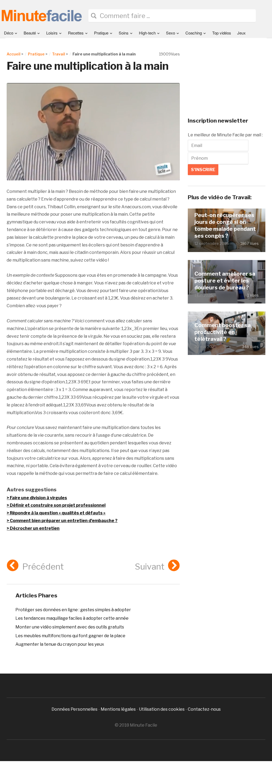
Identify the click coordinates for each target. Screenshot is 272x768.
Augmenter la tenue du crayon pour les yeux (59, 644)
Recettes (76, 33)
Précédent (42, 566)
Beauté (30, 33)
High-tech (147, 33)
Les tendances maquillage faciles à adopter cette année (72, 618)
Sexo (170, 33)
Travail (58, 54)
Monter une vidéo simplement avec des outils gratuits (69, 627)
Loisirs (52, 33)
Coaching (193, 33)
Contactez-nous (204, 709)
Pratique (101, 33)
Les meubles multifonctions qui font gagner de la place (70, 635)
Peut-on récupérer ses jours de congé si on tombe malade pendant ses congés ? (225, 225)
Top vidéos (221, 33)
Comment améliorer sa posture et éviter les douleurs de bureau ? (224, 281)
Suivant (149, 566)
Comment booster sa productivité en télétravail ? (222, 332)
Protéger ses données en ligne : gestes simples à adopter (73, 609)
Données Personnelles (75, 709)
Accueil (13, 54)
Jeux (241, 33)
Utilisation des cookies (162, 709)
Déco (8, 33)
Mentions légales (118, 709)
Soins (124, 33)
